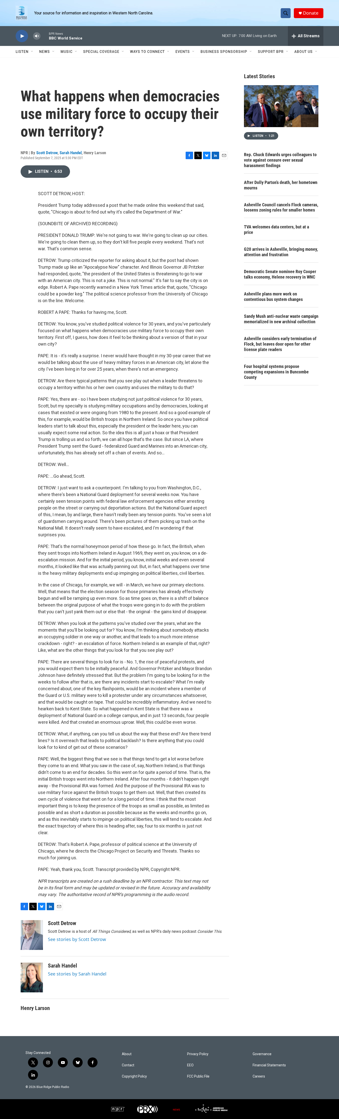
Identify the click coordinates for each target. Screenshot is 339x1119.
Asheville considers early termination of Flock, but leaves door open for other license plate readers (280, 344)
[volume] (37, 36)
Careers (259, 1076)
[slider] (44, 35)
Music (66, 52)
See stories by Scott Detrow (77, 939)
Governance (262, 1054)
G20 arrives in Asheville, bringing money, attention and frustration (281, 252)
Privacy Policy (197, 1054)
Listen (22, 52)
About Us (303, 52)
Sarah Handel (71, 152)
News (44, 52)
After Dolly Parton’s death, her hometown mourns (280, 185)
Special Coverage (101, 52)
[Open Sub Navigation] (32, 52)
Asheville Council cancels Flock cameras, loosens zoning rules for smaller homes (281, 207)
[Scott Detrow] (32, 935)
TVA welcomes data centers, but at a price (276, 229)
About (127, 1054)
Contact (128, 1065)
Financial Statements (269, 1065)
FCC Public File (198, 1076)
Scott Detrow (47, 152)
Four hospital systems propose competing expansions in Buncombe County (276, 372)
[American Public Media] (211, 1109)
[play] (22, 36)
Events (182, 52)
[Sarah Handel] (32, 977)
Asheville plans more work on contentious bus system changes (273, 296)
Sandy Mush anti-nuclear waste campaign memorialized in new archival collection (281, 319)
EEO (190, 1065)
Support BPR (271, 52)
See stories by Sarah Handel (77, 974)
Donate (310, 13)
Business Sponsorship (224, 52)
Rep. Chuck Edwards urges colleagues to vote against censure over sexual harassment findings (280, 160)
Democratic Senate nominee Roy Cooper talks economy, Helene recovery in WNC (280, 274)
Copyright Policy (134, 1076)
